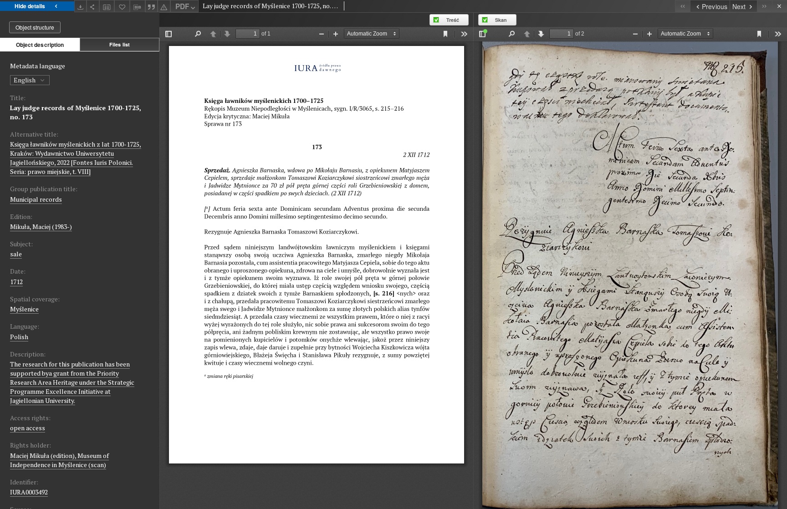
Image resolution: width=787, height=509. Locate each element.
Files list (119, 44)
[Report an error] (164, 6)
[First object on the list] (682, 6)
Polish (19, 336)
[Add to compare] (107, 6)
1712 (16, 281)
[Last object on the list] (764, 6)
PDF (182, 6)
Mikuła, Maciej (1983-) (41, 226)
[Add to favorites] (122, 6)
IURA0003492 (29, 492)
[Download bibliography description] (137, 6)
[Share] (93, 6)
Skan (501, 19)
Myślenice (24, 309)
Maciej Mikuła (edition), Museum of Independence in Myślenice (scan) (59, 460)
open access (27, 427)
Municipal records (36, 199)
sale (16, 253)
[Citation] (151, 6)
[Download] (80, 6)
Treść (452, 19)
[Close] (779, 6)
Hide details (30, 6)
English (25, 80)
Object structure (34, 27)
